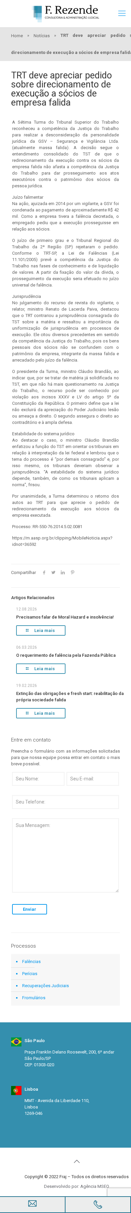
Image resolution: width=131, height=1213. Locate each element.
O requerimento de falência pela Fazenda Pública (66, 655)
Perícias (29, 973)
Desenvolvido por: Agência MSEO (76, 1186)
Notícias (42, 35)
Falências (31, 961)
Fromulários (33, 997)
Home (17, 35)
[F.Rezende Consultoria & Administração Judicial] (65, 13)
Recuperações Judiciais (45, 985)
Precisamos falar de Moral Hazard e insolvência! (65, 617)
